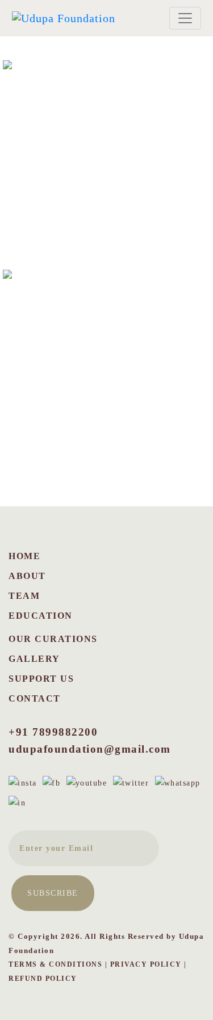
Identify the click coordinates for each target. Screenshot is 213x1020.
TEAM (24, 596)
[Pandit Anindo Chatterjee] (106, 373)
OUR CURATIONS (53, 639)
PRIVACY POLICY (146, 964)
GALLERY (34, 659)
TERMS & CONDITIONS (55, 964)
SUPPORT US (41, 678)
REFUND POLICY (43, 979)
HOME (24, 556)
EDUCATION (41, 615)
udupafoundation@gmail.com (90, 749)
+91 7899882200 (53, 732)
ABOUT (27, 576)
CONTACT (35, 698)
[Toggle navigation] (185, 18)
